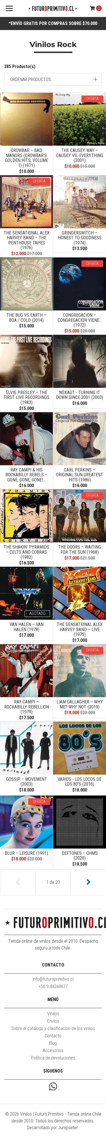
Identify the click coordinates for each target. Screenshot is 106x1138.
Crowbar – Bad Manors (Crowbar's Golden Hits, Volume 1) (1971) (26, 158)
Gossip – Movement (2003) (26, 782)
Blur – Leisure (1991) (26, 853)
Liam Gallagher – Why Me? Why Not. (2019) (80, 704)
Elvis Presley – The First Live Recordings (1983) (26, 397)
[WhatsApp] (53, 1087)
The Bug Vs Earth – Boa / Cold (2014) (26, 317)
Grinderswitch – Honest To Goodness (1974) (79, 238)
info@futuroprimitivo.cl (53, 979)
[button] (53, 79)
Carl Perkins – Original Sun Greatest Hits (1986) (79, 475)
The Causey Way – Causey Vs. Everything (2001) (79, 155)
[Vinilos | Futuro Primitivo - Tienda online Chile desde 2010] (53, 9)
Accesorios (53, 1050)
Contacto (53, 1035)
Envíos (53, 1021)
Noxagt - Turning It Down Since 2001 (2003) (79, 395)
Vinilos (53, 1013)
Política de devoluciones (53, 1058)
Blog (53, 1043)
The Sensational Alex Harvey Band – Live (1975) (80, 629)
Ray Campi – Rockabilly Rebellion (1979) (26, 706)
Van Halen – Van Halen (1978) (27, 627)
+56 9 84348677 (53, 986)
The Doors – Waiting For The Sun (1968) (79, 549)
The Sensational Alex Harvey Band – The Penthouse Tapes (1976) (26, 240)
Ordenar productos (30, 79)
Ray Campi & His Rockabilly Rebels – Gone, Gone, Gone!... (26, 475)
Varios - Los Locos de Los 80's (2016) (79, 782)
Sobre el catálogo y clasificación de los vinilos (53, 1028)
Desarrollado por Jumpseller (52, 1127)
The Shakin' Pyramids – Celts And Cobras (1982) (26, 552)
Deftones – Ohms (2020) (80, 856)
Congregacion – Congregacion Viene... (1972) (80, 320)
